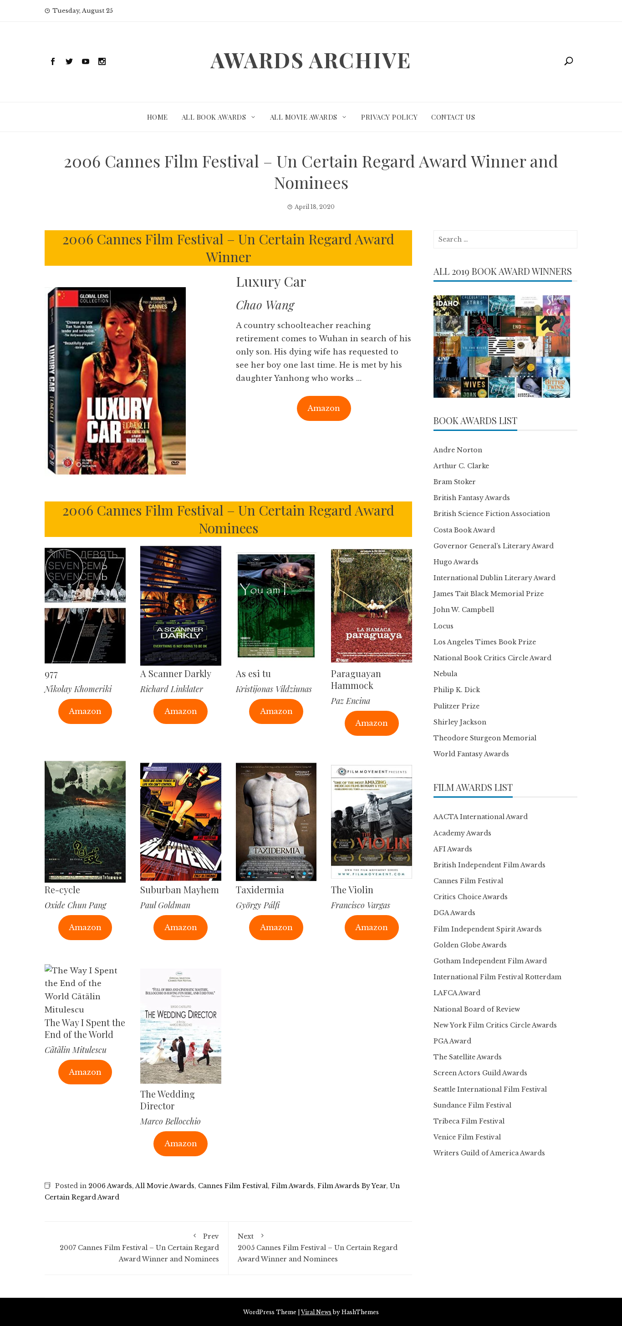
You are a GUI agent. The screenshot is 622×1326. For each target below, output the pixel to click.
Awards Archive (311, 60)
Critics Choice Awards (470, 897)
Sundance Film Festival (472, 1105)
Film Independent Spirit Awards (487, 929)
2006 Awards (110, 1186)
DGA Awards (454, 913)
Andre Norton (457, 450)
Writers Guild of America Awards (489, 1153)
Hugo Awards (456, 562)
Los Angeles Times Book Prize (484, 642)
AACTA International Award (480, 817)
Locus (443, 626)
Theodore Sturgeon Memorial (484, 738)
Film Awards (292, 1186)
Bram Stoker (454, 482)
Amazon (323, 408)
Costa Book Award (464, 530)
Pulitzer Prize (456, 706)
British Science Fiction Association (491, 514)
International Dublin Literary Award (494, 578)
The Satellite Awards (467, 1057)
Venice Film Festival (467, 1137)
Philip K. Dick (456, 690)
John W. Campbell (463, 610)
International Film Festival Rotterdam (497, 977)
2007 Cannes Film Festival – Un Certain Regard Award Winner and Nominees (139, 1247)
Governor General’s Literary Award (493, 546)
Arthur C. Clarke (461, 466)
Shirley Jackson (459, 722)
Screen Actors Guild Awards (480, 1073)
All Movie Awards (303, 116)
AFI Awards (452, 849)
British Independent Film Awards (489, 865)
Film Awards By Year (351, 1186)
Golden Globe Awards (470, 945)
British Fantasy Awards (471, 498)
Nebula (445, 674)
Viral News (316, 1312)
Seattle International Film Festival (490, 1089)
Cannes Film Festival (233, 1186)
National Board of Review (476, 1009)
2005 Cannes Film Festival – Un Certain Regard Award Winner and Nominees (318, 1247)
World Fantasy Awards (471, 754)
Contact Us (453, 116)
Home (157, 116)
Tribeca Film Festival (469, 1121)
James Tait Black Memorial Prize (488, 594)
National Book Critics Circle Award (492, 658)
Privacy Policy (389, 116)
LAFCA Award (456, 993)
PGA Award (452, 1041)
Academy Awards (462, 833)
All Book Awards (214, 116)
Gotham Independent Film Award (490, 961)
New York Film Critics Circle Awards (495, 1025)
